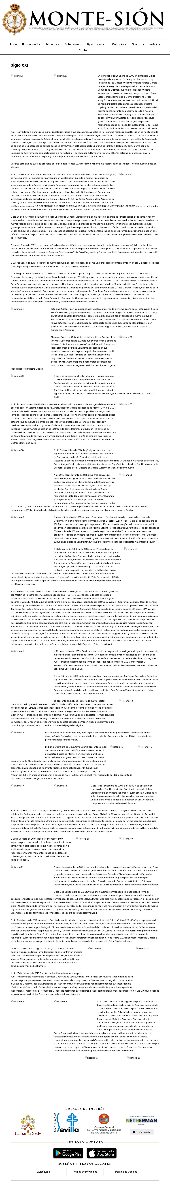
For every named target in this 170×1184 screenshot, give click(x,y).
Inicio (13, 44)
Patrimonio (72, 44)
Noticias (155, 44)
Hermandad (30, 44)
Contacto (85, 50)
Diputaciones (95, 44)
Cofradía (118, 44)
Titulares (51, 44)
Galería (136, 44)
